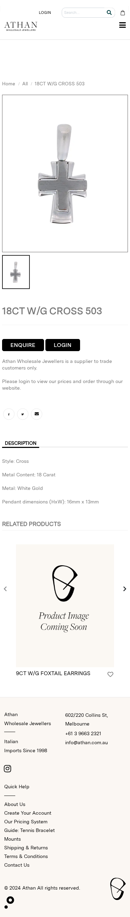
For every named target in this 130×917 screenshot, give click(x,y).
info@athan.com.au (86, 742)
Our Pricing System (25, 821)
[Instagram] (7, 768)
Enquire (22, 345)
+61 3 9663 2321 (83, 733)
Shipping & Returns (26, 847)
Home (8, 83)
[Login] (110, 674)
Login (62, 345)
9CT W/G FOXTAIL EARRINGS (53, 673)
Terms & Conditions (26, 856)
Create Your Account (27, 813)
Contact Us (16, 865)
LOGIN (45, 12)
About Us (14, 804)
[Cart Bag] (123, 12)
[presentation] (5, 589)
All (25, 83)
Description (20, 443)
